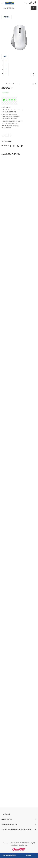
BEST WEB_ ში (30, 843)
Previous (6, 17)
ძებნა (33, 8)
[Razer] (10, 100)
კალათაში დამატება (9, 855)
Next (5, 56)
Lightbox (32, 74)
